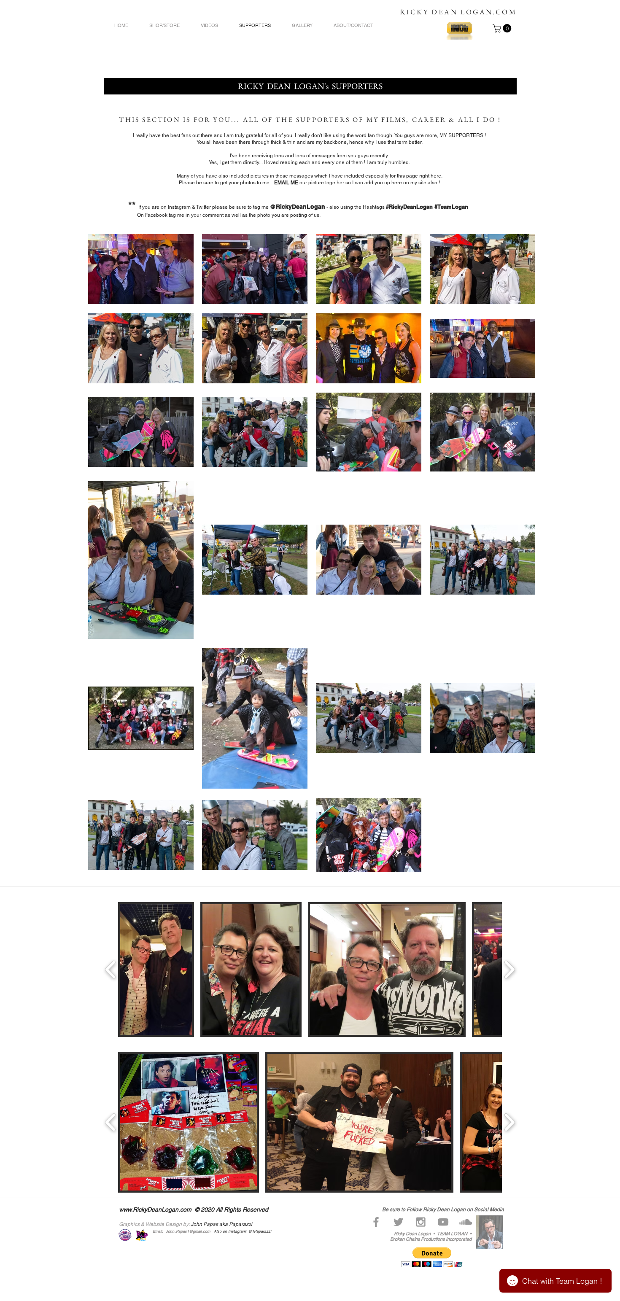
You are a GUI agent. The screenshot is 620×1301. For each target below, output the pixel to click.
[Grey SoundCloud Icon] (465, 1221)
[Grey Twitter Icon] (398, 1221)
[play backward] (110, 969)
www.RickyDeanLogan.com (155, 1209)
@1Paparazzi (260, 1231)
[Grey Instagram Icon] (420, 1221)
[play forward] (509, 969)
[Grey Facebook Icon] (376, 1221)
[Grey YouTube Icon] (443, 1221)
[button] (503, 28)
